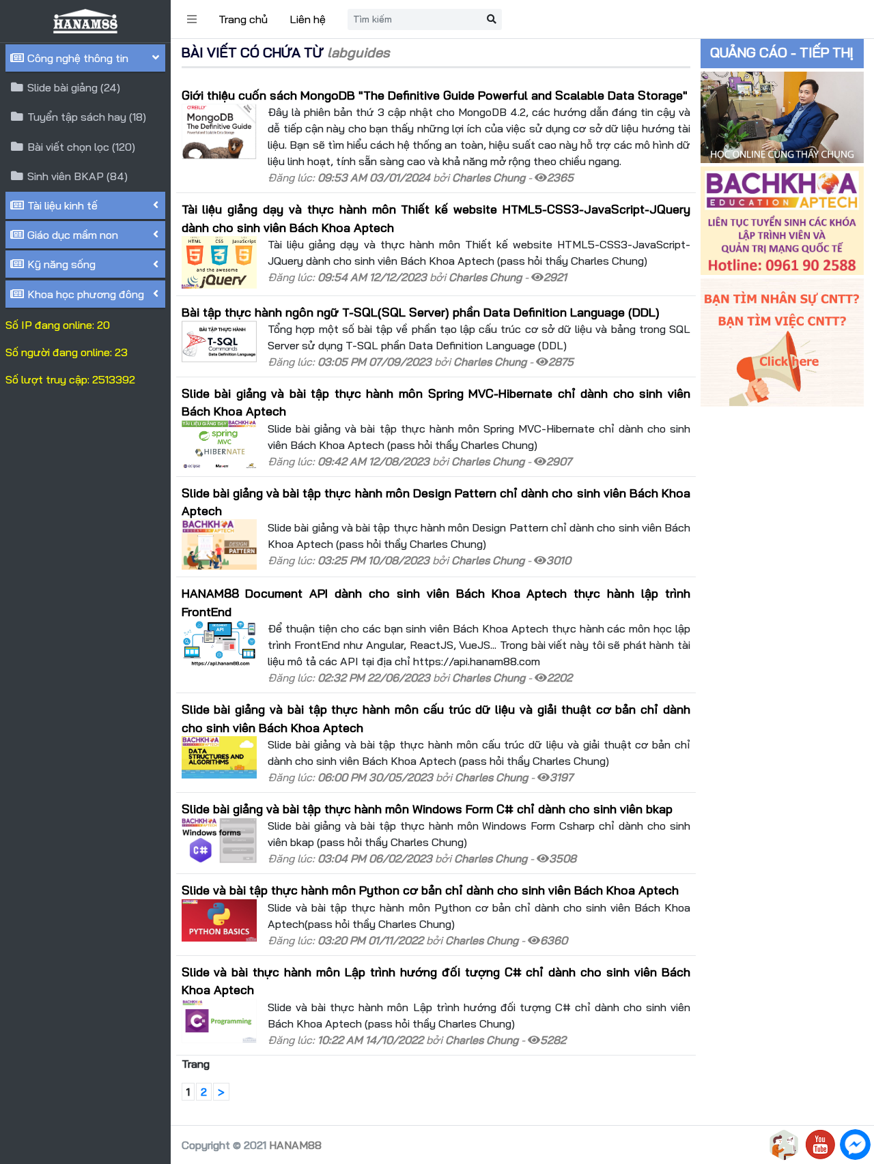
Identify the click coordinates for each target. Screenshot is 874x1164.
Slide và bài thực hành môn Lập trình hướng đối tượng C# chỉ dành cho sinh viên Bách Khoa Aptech (436, 980)
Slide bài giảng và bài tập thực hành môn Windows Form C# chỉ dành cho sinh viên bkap (427, 808)
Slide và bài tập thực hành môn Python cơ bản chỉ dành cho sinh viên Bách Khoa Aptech (430, 889)
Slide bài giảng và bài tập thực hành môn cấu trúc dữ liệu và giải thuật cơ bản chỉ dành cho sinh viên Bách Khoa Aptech (436, 717)
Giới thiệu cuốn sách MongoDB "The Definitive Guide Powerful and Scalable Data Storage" (435, 94)
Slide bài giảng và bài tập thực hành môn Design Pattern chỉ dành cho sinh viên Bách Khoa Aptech (436, 501)
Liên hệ (308, 19)
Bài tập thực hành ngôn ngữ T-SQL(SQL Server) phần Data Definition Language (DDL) (421, 311)
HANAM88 (295, 1145)
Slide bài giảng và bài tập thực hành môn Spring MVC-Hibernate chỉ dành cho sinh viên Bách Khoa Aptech (436, 401)
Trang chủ (243, 19)
